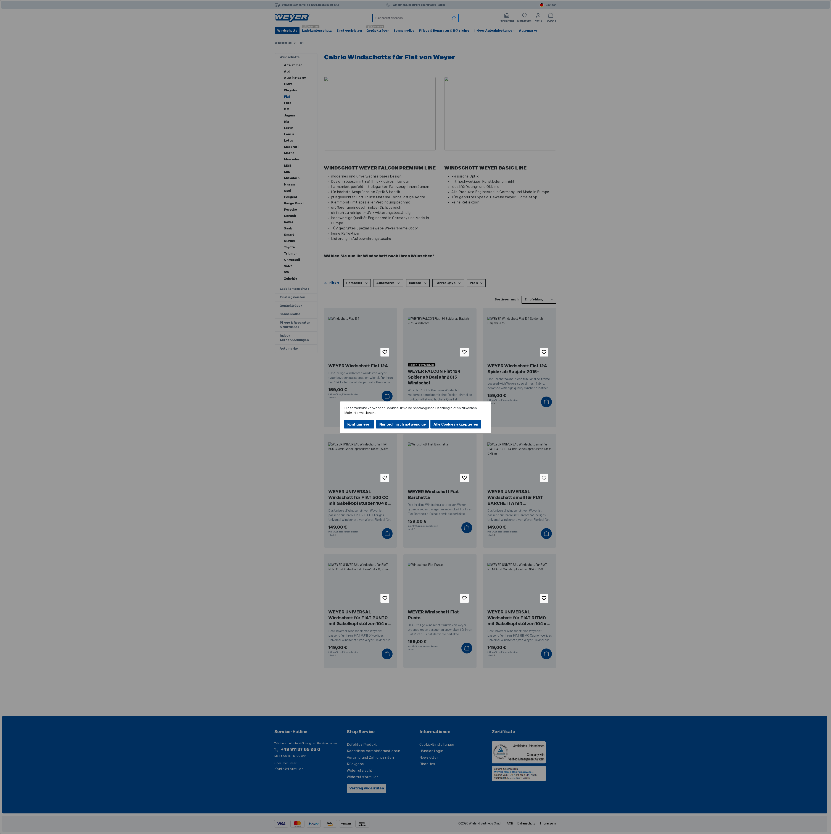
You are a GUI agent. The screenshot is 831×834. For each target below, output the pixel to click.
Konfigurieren (359, 424)
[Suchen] (453, 18)
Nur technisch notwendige (402, 424)
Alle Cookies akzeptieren (455, 424)
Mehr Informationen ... (360, 413)
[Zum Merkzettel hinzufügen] (384, 352)
